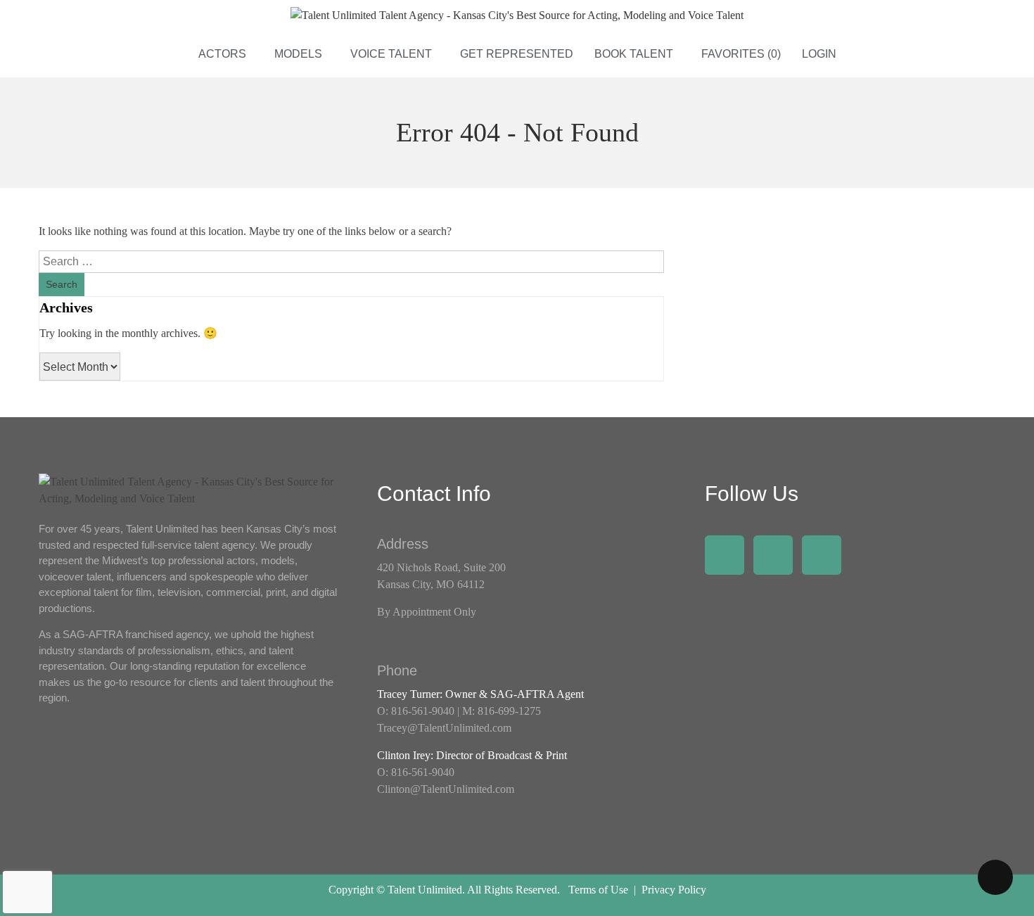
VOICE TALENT (391, 54)
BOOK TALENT (633, 54)
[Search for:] (351, 261)
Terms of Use (598, 890)
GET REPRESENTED (516, 54)
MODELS (298, 54)
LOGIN (819, 54)
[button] (226, 54)
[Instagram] (773, 555)
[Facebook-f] (724, 555)
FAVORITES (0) (741, 54)
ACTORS (222, 54)
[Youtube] (821, 555)
